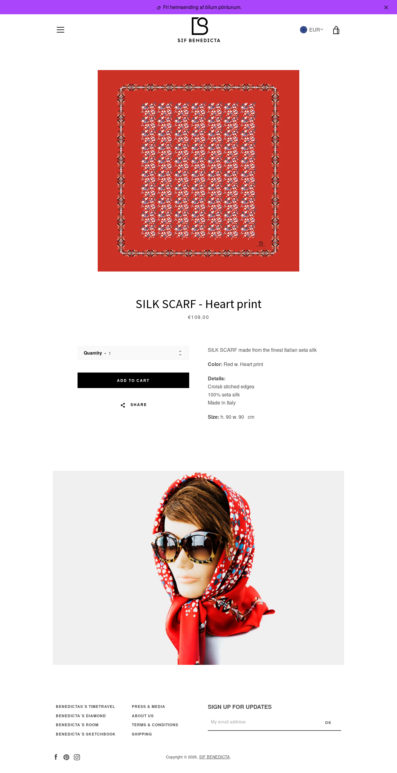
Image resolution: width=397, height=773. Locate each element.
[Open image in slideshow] (198, 171)
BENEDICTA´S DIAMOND (81, 715)
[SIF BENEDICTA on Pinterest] (66, 756)
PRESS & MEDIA (148, 706)
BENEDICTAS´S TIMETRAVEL (85, 706)
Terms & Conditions (155, 724)
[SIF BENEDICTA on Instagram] (77, 756)
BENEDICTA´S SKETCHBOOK (86, 734)
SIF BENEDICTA (214, 757)
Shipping (142, 734)
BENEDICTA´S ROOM (77, 724)
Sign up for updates (240, 707)
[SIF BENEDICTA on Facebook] (56, 756)
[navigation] (60, 30)
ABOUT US (143, 715)
